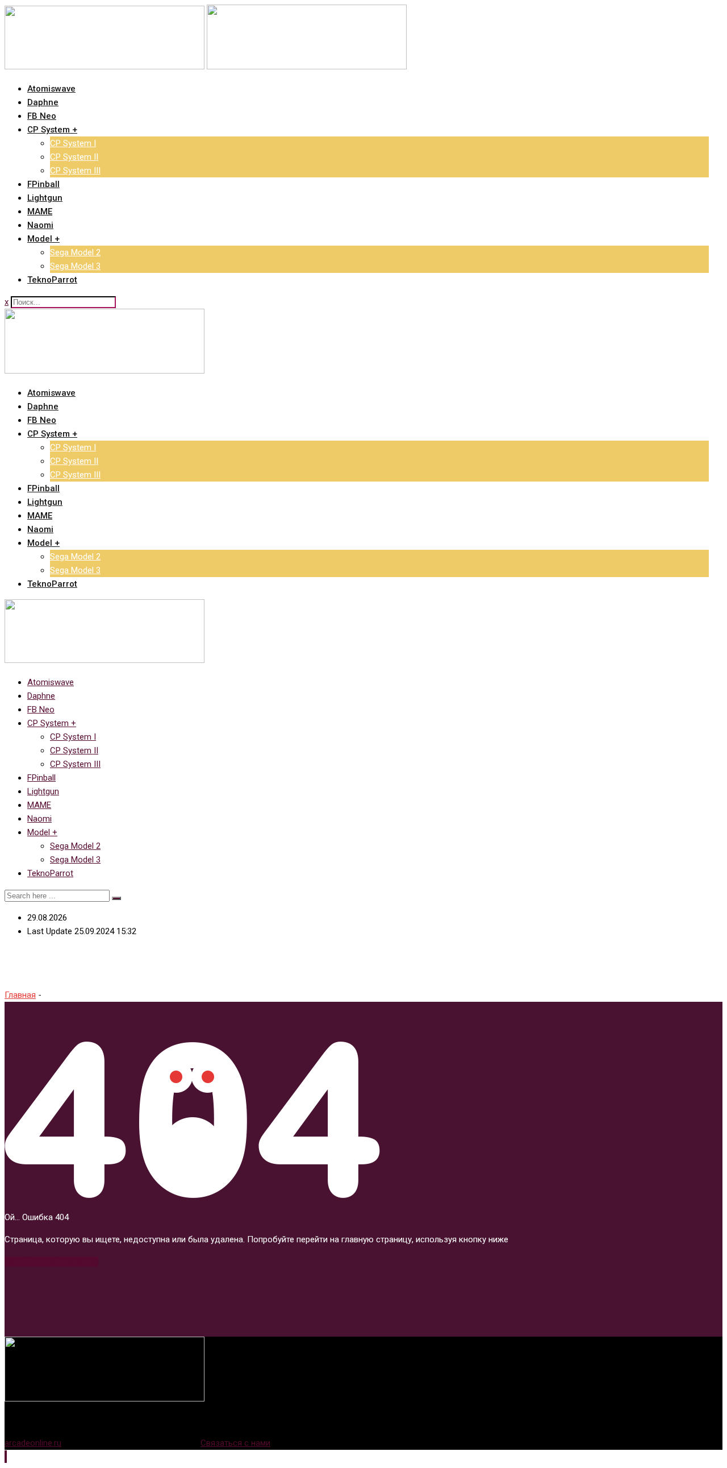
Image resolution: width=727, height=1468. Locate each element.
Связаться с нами (235, 1443)
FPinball (43, 184)
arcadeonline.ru (33, 1443)
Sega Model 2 (75, 252)
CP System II (74, 157)
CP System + (52, 130)
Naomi (40, 225)
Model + (43, 239)
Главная (20, 995)
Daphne (43, 102)
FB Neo (41, 116)
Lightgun (44, 198)
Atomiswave (51, 89)
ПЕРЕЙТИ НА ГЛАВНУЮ (51, 1261)
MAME (39, 211)
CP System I (73, 143)
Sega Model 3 (75, 266)
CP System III (75, 170)
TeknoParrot (52, 280)
